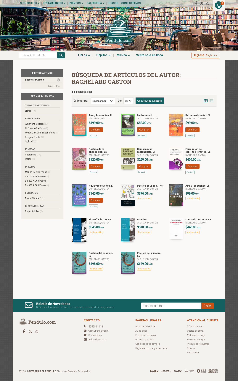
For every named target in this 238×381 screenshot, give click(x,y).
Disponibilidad (34, 211)
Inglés (30, 159)
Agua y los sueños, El (101, 185)
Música (122, 55)
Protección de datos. (145, 335)
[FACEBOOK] (196, 3)
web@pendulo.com (98, 330)
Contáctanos (131, 3)
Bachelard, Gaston (99, 118)
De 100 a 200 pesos (37, 176)
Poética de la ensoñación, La (98, 150)
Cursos (113, 3)
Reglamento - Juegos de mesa (151, 348)
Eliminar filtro (58, 79)
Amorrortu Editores (36, 123)
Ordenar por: (81, 100)
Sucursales (29, 3)
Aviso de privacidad (145, 326)
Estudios (142, 219)
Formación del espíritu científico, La (197, 150)
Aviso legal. (141, 330)
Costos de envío (195, 330)
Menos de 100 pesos (37, 172)
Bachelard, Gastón (99, 189)
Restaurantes (53, 3)
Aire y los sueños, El (100, 115)
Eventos (75, 3)
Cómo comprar (195, 326)
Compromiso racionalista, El (146, 150)
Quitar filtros (53, 86)
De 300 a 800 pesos (37, 185)
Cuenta (191, 348)
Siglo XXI (31, 141)
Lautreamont (144, 115)
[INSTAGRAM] (207, 3)
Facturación (193, 352)
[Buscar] (61, 55)
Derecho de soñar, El (197, 115)
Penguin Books (34, 137)
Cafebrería (94, 3)
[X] (202, 3)
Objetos (102, 55)
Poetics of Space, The (150, 185)
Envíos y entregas (196, 339)
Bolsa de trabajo (97, 339)
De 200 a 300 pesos (37, 180)
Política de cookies (144, 339)
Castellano (33, 154)
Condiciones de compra (147, 343)
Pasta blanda (34, 198)
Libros (83, 55)
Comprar (96, 129)
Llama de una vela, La (198, 219)
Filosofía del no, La (100, 219)
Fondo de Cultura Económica (41, 132)
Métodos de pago (196, 335)
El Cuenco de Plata (36, 128)
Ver (120, 100)
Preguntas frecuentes (198, 343)
